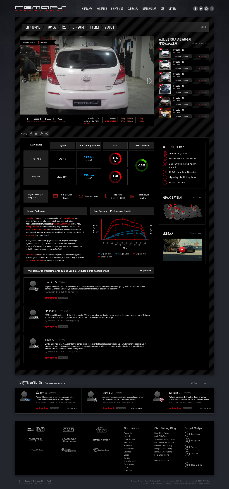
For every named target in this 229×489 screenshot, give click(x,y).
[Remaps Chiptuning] (40, 9)
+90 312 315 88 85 (157, 483)
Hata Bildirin (196, 465)
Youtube (194, 454)
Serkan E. (175, 392)
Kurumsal (133, 8)
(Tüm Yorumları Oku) (54, 383)
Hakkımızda (129, 449)
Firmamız (128, 446)
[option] (87, 81)
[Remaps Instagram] (206, 8)
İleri (205, 383)
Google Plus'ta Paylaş (41, 133)
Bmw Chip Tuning (161, 433)
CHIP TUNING (117, 8)
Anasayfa (87, 8)
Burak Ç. (108, 392)
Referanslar (149, 8)
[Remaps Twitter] (201, 8)
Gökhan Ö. (51, 311)
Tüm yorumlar (144, 271)
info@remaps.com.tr (190, 483)
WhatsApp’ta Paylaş (46, 133)
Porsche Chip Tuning (163, 446)
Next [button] (149, 81)
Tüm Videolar (195, 233)
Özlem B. (42, 392)
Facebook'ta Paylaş (31, 133)
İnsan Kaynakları (131, 461)
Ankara (63, 282)
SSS (162, 8)
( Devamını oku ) (71, 408)
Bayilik (127, 458)
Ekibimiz (127, 452)
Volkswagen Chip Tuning (165, 439)
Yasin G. (50, 339)
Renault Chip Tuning (163, 452)
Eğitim (126, 455)
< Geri (203, 27)
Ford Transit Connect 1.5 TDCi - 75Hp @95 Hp (55, 402)
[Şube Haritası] (183, 221)
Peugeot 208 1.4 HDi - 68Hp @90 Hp (118, 402)
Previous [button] (24, 81)
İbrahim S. (51, 282)
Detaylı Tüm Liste (161, 460)
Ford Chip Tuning (161, 455)
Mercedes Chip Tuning (164, 442)
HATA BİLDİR (36, 145)
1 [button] (85, 123)
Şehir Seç (197, 197)
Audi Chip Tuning (161, 436)
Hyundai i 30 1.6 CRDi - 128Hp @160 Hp (62, 352)
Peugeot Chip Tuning (163, 449)
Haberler (102, 8)
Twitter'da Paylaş (36, 133)
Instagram (195, 441)
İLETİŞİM (173, 8)
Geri (195, 383)
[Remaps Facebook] (195, 8)
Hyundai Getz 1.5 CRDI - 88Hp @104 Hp (62, 321)
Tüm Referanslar (200, 43)
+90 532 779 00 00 (172, 483)
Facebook (195, 434)
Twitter (194, 447)
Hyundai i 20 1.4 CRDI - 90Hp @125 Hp (62, 292)
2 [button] (88, 123)
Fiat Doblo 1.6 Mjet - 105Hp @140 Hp (185, 402)
